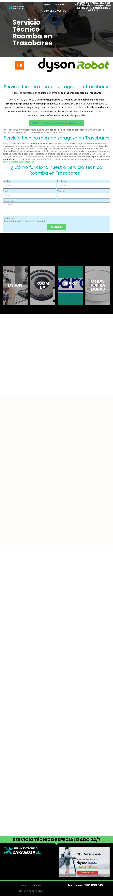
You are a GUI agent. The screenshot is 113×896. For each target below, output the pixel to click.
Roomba (59, 4)
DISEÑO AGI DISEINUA (15, 868)
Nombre (6, 181)
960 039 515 (93, 885)
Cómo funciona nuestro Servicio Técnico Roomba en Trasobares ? (56, 170)
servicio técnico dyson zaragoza (18, 161)
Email (5, 191)
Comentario (8, 201)
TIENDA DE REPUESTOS (53, 11)
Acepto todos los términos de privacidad (25, 221)
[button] (4, 66)
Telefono (61, 191)
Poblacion (62, 181)
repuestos (9, 159)
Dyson (46, 4)
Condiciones (8, 218)
